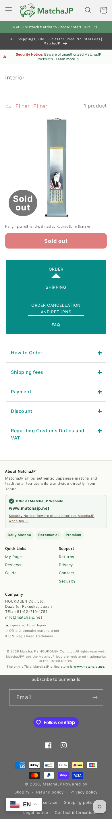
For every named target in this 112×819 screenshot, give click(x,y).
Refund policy (50, 792)
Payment (21, 391)
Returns (66, 556)
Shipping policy (79, 802)
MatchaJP (52, 784)
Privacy (66, 564)
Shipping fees (27, 372)
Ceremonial (48, 535)
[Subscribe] (95, 697)
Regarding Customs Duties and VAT (47, 434)
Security (67, 581)
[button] (8, 10)
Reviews (13, 564)
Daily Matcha (19, 535)
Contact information (75, 812)
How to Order (26, 352)
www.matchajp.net (29, 508)
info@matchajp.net (23, 617)
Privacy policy (84, 792)
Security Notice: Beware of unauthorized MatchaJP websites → (51, 518)
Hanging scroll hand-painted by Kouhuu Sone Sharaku (47, 226)
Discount (21, 411)
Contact (66, 572)
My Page (13, 556)
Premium (73, 535)
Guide (11, 572)
